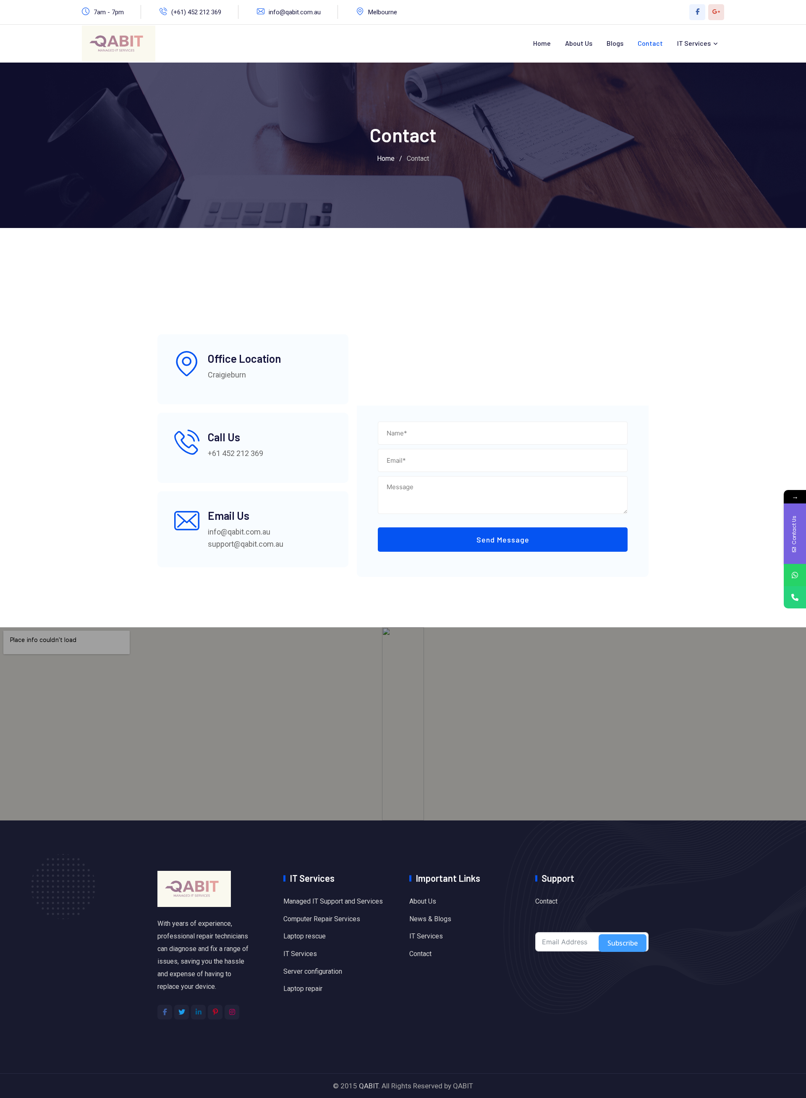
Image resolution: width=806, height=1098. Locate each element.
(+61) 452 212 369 (196, 12)
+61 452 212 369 (235, 453)
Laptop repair (302, 989)
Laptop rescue (304, 936)
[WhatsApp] (795, 575)
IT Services (694, 43)
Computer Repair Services (321, 919)
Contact (650, 43)
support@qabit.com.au (245, 544)
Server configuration (312, 971)
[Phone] (795, 597)
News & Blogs (430, 919)
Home (542, 43)
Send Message (502, 539)
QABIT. (369, 1086)
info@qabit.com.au (295, 12)
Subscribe (622, 943)
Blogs (615, 43)
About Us (578, 43)
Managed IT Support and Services (333, 901)
